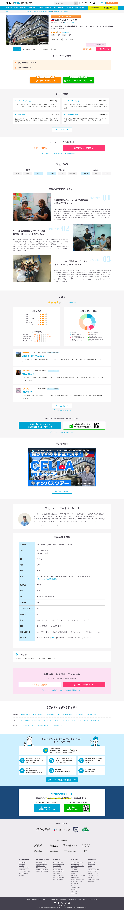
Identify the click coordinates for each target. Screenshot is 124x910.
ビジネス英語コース (27, 720)
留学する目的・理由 (58, 862)
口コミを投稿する (70, 39)
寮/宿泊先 (53, 49)
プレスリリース (46, 899)
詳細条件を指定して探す (42, 870)
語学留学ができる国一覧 (32, 11)
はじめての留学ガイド (93, 879)
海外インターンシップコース (43, 720)
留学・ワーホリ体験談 (93, 870)
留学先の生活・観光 (58, 872)
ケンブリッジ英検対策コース (65, 714)
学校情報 (17, 49)
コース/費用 (26, 49)
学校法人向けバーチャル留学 (75, 899)
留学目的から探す (40, 866)
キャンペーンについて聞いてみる (80, 79)
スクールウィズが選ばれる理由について (63, 432)
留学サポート (48, 7)
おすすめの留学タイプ (58, 864)
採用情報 (39, 899)
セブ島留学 (49, 11)
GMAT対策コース (91, 714)
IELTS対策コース (38, 714)
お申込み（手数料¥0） (103, 49)
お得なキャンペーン (93, 872)
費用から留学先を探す (41, 864)
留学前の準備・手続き (58, 870)
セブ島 (72, 23)
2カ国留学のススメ (92, 881)
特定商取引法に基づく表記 (77, 879)
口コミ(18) (36, 49)
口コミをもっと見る (61, 406)
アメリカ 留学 (22, 864)
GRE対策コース (80, 714)
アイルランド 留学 (23, 873)
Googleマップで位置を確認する (47, 579)
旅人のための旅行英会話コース (40, 726)
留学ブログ (56, 860)
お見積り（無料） (88, 49)
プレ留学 (40, 7)
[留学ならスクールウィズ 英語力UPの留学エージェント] (13, 3)
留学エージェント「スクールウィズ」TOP (15, 11)
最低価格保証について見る (74, 153)
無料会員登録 (113, 3)
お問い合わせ (74, 891)
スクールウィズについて (77, 862)
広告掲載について (54, 899)
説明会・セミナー (79, 7)
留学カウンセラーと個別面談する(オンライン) (47, 808)
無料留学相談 (91, 862)
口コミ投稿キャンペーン (94, 875)
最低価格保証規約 (75, 877)
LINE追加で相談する (81, 425)
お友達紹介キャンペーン (94, 873)
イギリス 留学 (22, 870)
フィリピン (67, 23)
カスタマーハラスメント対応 (78, 875)
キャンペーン (69, 7)
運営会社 (29, 899)
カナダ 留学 (21, 866)
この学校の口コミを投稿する (63, 410)
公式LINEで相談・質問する (75, 808)
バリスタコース (65, 720)
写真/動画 (45, 49)
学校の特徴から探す (41, 862)
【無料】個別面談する (46, 79)
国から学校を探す (24, 860)
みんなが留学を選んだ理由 (77, 866)
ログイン (101, 3)
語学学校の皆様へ (75, 872)
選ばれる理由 (32, 7)
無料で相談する (96, 7)
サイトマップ (74, 893)
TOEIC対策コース (26, 714)
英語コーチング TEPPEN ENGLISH (90, 899)
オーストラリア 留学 (24, 868)
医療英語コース (95, 720)
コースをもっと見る (61, 130)
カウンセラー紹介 (58, 7)
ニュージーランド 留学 (24, 872)
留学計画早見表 (74, 868)
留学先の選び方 (57, 868)
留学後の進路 (56, 873)
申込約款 (73, 885)
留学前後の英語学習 (58, 879)
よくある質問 (74, 870)
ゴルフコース (25, 726)
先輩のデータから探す (41, 868)
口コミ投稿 (84, 3)
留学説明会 (91, 877)
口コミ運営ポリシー (76, 889)
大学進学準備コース (56, 726)
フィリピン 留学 (22, 862)
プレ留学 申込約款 (75, 887)
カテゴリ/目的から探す (20, 7)
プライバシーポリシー (76, 881)
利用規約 (73, 873)
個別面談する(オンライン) (40, 425)
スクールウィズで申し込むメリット (53, 153)
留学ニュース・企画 (58, 875)
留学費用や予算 (57, 866)
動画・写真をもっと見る (61, 491)
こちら (54, 638)
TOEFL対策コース (50, 714)
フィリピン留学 (42, 11)
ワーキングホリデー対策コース (80, 720)
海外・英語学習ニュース (59, 877)
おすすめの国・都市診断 (42, 872)
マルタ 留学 (21, 875)
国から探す (9, 7)
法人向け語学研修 (63, 899)
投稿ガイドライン (75, 883)
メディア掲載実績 (62, 840)
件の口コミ (65, 32)
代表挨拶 (34, 899)
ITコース (55, 720)
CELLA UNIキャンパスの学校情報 (60, 11)
